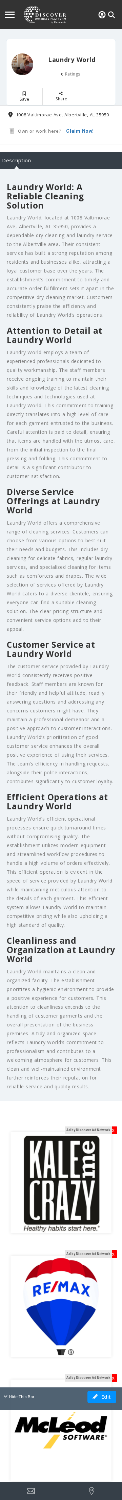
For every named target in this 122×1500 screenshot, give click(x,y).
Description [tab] (16, 160)
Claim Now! (80, 131)
